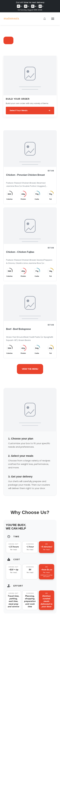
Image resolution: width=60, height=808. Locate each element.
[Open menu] (53, 19)
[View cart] (44, 18)
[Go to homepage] (11, 18)
